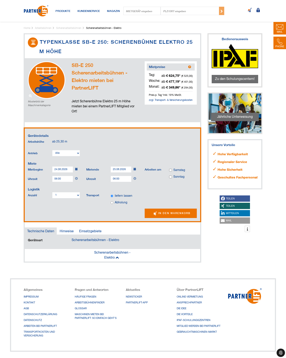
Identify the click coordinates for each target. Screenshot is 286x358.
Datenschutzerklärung (40, 314)
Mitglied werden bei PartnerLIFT (198, 326)
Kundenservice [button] (88, 11)
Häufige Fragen (85, 297)
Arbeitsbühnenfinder (89, 303)
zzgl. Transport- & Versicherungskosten (171, 100)
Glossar (81, 308)
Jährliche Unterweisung (235, 117)
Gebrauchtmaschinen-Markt (197, 332)
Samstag (179, 170)
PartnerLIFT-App (137, 303)
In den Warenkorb (173, 213)
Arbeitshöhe (36, 141)
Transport (92, 195)
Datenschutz (33, 320)
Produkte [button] (62, 11)
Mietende (92, 169)
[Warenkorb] (250, 10)
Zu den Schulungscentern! (235, 79)
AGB (26, 308)
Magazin (113, 11)
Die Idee (181, 308)
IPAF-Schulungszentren (193, 320)
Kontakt (29, 303)
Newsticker (134, 297)
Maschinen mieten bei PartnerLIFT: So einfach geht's (96, 316)
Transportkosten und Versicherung (39, 334)
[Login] (258, 10)
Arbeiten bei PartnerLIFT (40, 326)
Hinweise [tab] (67, 231)
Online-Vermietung (190, 297)
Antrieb (33, 153)
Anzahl (32, 195)
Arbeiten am (153, 169)
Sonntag (178, 176)
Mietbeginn (35, 169)
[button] (235, 198)
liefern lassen (123, 195)
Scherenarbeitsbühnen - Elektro (95, 240)
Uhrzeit (32, 178)
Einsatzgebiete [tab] (90, 231)
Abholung (121, 202)
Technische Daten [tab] (40, 231)
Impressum (31, 297)
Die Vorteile (185, 314)
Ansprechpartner (189, 303)
